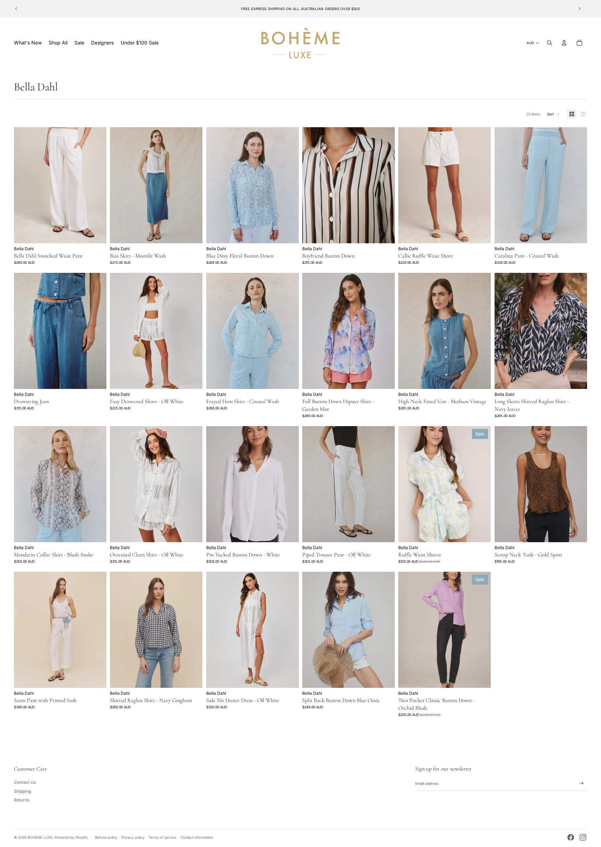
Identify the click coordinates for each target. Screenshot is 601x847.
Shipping (22, 791)
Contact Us (25, 782)
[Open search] (549, 42)
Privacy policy (133, 837)
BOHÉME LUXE (40, 837)
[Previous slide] (16, 8)
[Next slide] (579, 8)
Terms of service (162, 837)
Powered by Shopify (71, 837)
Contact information (197, 837)
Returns (21, 800)
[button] (553, 114)
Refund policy (106, 837)
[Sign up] (581, 783)
